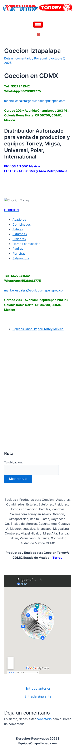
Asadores (19, 219)
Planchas (18, 253)
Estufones (19, 234)
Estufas (17, 229)
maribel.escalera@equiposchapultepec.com (34, 101)
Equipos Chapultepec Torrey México (38, 329)
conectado (44, 719)
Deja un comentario (17, 58)
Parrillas (17, 248)
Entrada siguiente (38, 696)
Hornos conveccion (26, 244)
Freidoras (19, 239)
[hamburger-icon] (38, 25)
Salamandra (20, 258)
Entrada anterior (37, 688)
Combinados (21, 224)
